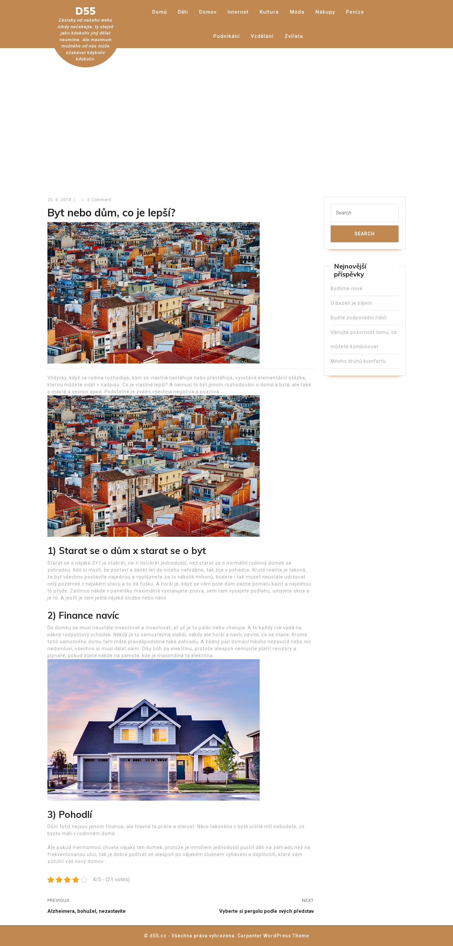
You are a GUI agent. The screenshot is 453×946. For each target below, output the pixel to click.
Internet (238, 12)
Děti (183, 12)
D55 (85, 11)
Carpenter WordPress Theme (273, 935)
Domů (159, 12)
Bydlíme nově (346, 288)
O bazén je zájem (351, 303)
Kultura (269, 12)
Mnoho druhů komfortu (358, 361)
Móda (297, 12)
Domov (208, 12)
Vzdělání (262, 36)
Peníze (355, 12)
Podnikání (226, 36)
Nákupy (325, 12)
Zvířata (294, 36)
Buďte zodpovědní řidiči (359, 317)
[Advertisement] (226, 117)
